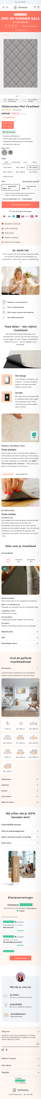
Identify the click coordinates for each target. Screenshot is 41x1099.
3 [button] (22, 96)
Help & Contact (9, 1058)
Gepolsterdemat (31, 561)
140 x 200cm (20, 167)
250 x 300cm (20, 172)
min (12, 27)
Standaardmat (18, 561)
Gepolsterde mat (21, 474)
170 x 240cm (33, 167)
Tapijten (5, 1072)
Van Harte (6, 1065)
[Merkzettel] (35, 7)
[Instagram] (3, 1049)
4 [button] (24, 96)
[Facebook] (7, 1049)
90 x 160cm (8, 167)
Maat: (4, 159)
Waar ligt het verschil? (31, 181)
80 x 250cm (33, 172)
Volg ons (6, 1031)
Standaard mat (8, 474)
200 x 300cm (7, 172)
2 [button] (19, 96)
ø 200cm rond (8, 176)
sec (16, 27)
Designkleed (8, 561)
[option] (20, 2)
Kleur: (5, 148)
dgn (6, 27)
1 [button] (17, 96)
